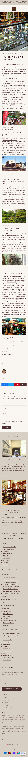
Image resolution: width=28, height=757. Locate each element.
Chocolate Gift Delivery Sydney (10, 589)
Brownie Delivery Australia (9, 599)
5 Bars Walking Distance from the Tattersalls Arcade (12, 512)
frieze (13, 296)
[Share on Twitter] (11, 384)
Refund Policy (5, 702)
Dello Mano (23, 303)
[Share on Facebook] (5, 384)
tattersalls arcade (18, 53)
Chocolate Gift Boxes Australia (10, 584)
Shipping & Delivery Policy (8, 707)
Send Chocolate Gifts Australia (10, 582)
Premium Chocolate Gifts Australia (11, 586)
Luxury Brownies (16, 305)
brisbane (4, 507)
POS (15, 748)
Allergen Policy (5, 705)
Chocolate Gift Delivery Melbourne (11, 591)
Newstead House (21, 81)
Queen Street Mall (11, 282)
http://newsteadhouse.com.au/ (8, 129)
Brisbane (7, 64)
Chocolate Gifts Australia (9, 577)
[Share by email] (23, 384)
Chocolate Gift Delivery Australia (11, 580)
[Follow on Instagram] (2, 740)
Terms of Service (19, 398)
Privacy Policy (9, 398)
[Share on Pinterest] (17, 384)
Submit (6, 427)
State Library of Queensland (10, 140)
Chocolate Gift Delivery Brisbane (11, 593)
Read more (4, 475)
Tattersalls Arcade (13, 280)
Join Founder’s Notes (11, 688)
